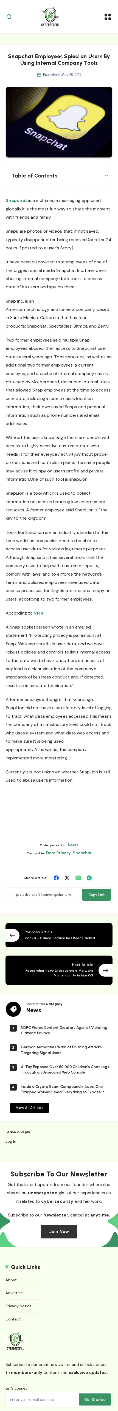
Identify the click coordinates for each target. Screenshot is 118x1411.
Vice (38, 613)
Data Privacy (58, 852)
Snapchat (16, 200)
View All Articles (29, 1108)
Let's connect (17, 1388)
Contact (13, 1319)
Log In (10, 1141)
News (73, 845)
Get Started (95, 1400)
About (11, 1279)
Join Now (59, 1231)
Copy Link (96, 895)
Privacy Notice (18, 1305)
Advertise (14, 1292)
